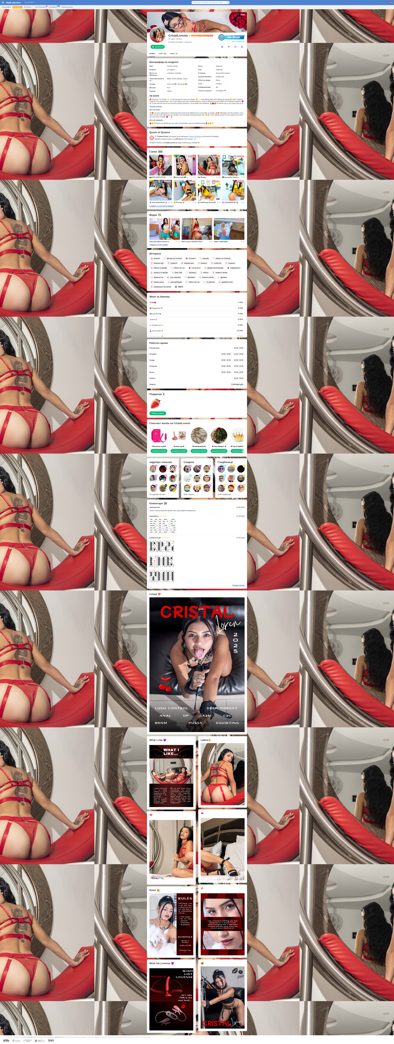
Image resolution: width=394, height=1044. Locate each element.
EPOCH (51, 1037)
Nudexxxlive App (67, 7)
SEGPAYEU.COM (59, 1037)
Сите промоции (40, 7)
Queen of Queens (195, 136)
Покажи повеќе (155, 106)
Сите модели (6, 7)
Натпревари (53, 7)
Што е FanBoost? (238, 41)
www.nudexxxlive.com (29, 1037)
